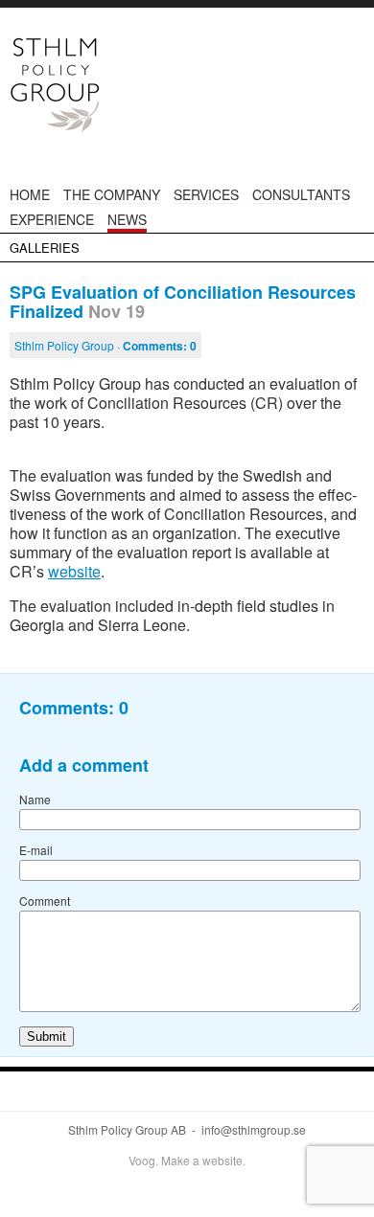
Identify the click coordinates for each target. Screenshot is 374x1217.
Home (30, 194)
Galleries (45, 247)
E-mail (36, 850)
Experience (52, 219)
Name (35, 799)
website (74, 571)
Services (206, 194)
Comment (44, 900)
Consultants (301, 194)
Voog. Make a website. (187, 1160)
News (127, 219)
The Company (111, 194)
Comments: (160, 345)
